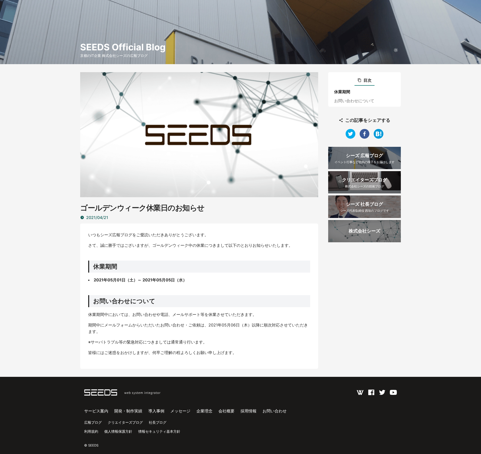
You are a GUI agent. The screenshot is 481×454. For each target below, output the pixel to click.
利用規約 (91, 431)
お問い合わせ (275, 410)
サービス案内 (96, 410)
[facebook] (364, 134)
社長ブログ (157, 422)
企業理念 (204, 410)
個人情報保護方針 (118, 431)
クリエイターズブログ (125, 422)
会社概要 (226, 410)
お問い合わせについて (354, 100)
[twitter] (350, 134)
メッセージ (180, 410)
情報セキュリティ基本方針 (159, 431)
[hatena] (379, 134)
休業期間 (342, 91)
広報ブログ (93, 422)
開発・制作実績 (128, 410)
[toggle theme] (396, 50)
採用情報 (249, 410)
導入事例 (156, 410)
